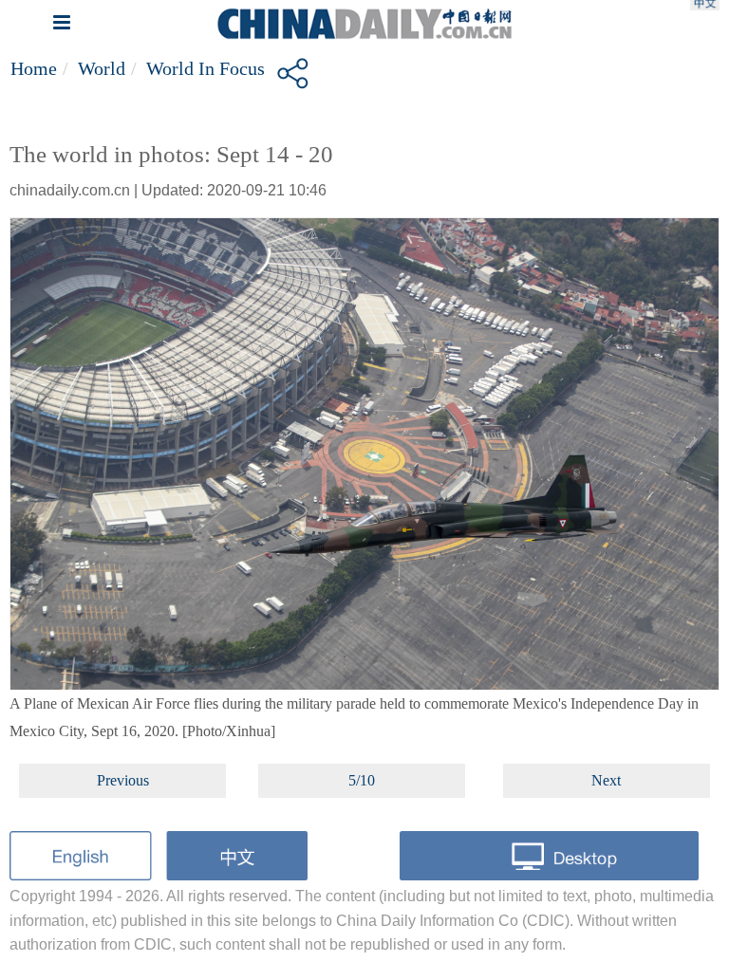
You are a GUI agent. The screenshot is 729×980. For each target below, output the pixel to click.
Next (606, 780)
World (101, 68)
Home (33, 68)
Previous (123, 780)
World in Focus (205, 68)
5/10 (361, 780)
